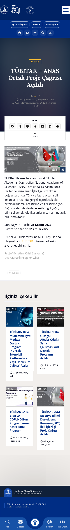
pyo (35, 96)
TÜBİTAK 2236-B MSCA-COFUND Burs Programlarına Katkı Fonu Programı (20, 421)
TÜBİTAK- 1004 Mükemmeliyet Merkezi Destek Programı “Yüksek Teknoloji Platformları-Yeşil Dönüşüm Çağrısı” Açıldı (20, 349)
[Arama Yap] (43, 33)
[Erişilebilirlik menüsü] (35, 522)
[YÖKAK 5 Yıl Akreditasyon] (36, 9)
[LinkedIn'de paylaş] (42, 126)
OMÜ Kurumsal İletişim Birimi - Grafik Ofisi (26, 504)
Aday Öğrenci (21, 24)
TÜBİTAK (27, 241)
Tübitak (15, 272)
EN (50, 32)
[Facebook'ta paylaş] (12, 126)
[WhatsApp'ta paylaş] (27, 126)
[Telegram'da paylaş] (35, 126)
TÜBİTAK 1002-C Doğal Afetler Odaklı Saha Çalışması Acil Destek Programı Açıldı (49, 345)
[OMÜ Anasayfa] (20, 33)
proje (36, 61)
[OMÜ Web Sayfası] (10, 9)
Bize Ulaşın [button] (51, 24)
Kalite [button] (35, 24)
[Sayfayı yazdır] (58, 126)
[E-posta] (27, 33)
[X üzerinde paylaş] (20, 126)
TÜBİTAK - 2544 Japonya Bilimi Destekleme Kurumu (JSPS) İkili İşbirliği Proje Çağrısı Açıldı (50, 423)
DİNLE (35, 136)
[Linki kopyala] (50, 126)
